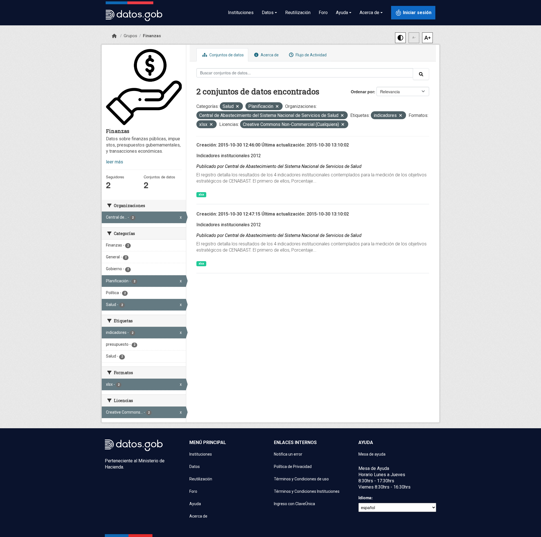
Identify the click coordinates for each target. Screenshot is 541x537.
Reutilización (298, 12)
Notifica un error (288, 454)
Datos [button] (268, 12)
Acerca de (269, 55)
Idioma (364, 497)
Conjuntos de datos (226, 55)
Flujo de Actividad (311, 55)
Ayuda (195, 504)
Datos (194, 466)
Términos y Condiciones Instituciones (307, 491)
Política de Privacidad (293, 466)
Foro (323, 12)
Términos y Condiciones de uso (301, 479)
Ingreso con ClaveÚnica (294, 504)
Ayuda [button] (342, 12)
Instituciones (241, 12)
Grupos (130, 35)
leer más (114, 162)
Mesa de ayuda (371, 454)
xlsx (201, 194)
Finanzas (152, 35)
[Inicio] (114, 36)
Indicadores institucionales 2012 (228, 155)
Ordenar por (362, 91)
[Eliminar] (237, 107)
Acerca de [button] (369, 12)
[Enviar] (421, 74)
